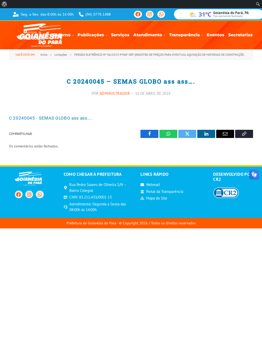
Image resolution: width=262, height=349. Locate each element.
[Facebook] (138, 14)
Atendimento (147, 34)
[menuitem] (4, 4)
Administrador (115, 93)
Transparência (184, 34)
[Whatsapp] (39, 194)
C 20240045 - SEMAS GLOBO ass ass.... (50, 118)
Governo (61, 34)
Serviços (120, 34)
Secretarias (240, 34)
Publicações (91, 34)
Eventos (215, 34)
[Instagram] (150, 14)
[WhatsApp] (161, 14)
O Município (34, 35)
